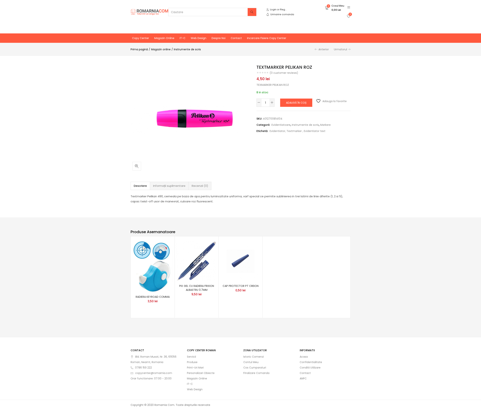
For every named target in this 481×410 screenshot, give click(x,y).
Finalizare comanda (256, 373)
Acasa (304, 357)
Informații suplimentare (169, 186)
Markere (325, 125)
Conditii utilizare (310, 367)
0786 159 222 (143, 367)
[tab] (140, 186)
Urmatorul (340, 49)
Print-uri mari (195, 367)
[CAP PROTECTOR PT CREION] (240, 261)
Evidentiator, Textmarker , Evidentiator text (297, 131)
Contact (236, 38)
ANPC (303, 378)
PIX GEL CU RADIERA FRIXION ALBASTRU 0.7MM (196, 288)
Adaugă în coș (296, 103)
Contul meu (251, 362)
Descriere (140, 186)
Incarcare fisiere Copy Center (266, 38)
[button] (334, 8)
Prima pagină (139, 49)
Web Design (198, 38)
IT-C (182, 38)
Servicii (191, 357)
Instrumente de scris (187, 49)
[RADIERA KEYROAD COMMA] (152, 266)
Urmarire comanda (282, 14)
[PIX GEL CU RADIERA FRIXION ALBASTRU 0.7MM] (196, 261)
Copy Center (140, 38)
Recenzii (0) (200, 186)
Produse (192, 362)
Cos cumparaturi (254, 367)
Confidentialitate (311, 362)
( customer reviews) (284, 73)
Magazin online (164, 38)
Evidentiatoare (281, 125)
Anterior (323, 49)
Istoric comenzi (253, 357)
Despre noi (218, 38)
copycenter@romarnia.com (153, 373)
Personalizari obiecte (201, 373)
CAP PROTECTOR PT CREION (241, 286)
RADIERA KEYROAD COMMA (153, 297)
